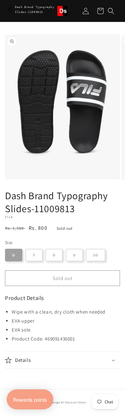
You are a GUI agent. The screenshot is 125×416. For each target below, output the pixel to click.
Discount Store (75, 402)
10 (95, 255)
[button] (111, 11)
